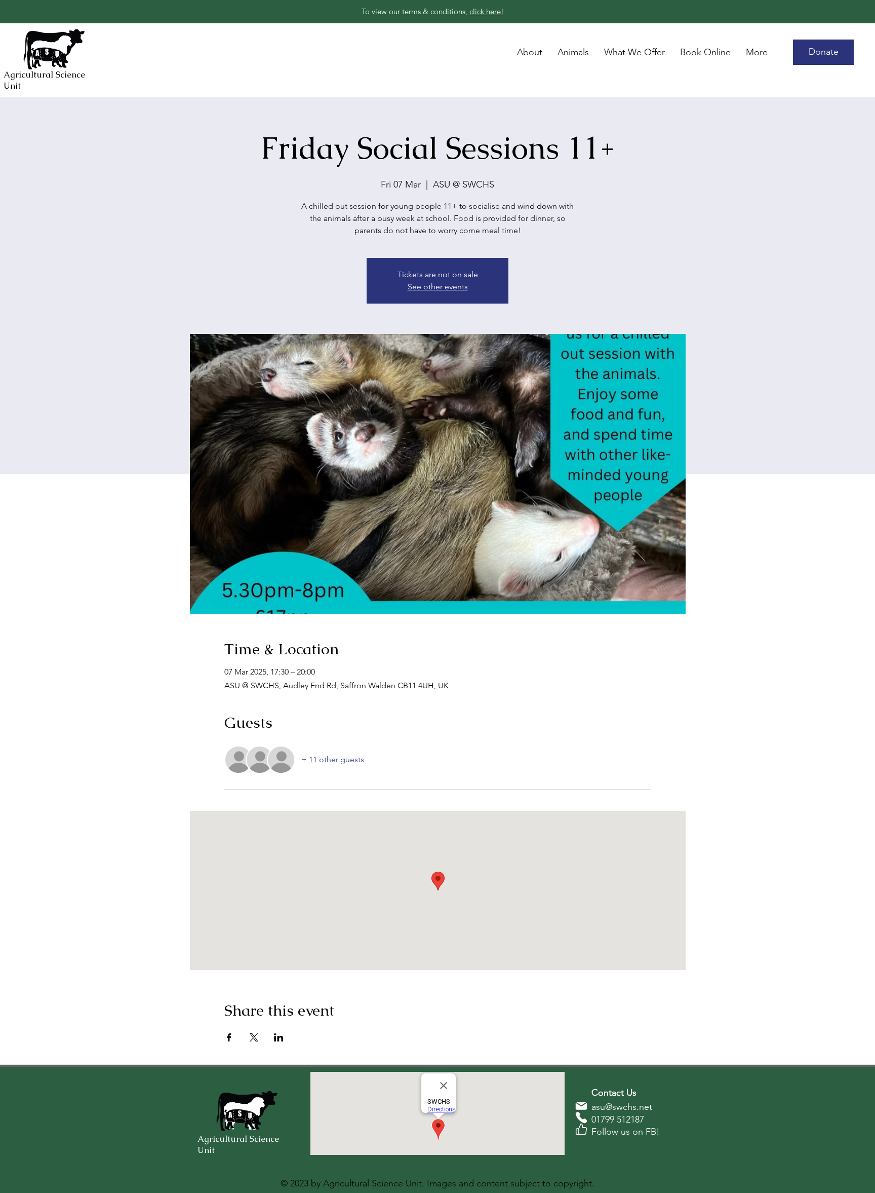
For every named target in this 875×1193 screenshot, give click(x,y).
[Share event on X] (254, 1037)
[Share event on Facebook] (229, 1037)
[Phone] (581, 1117)
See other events (438, 286)
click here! (486, 11)
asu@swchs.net (621, 1106)
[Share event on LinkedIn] (279, 1037)
